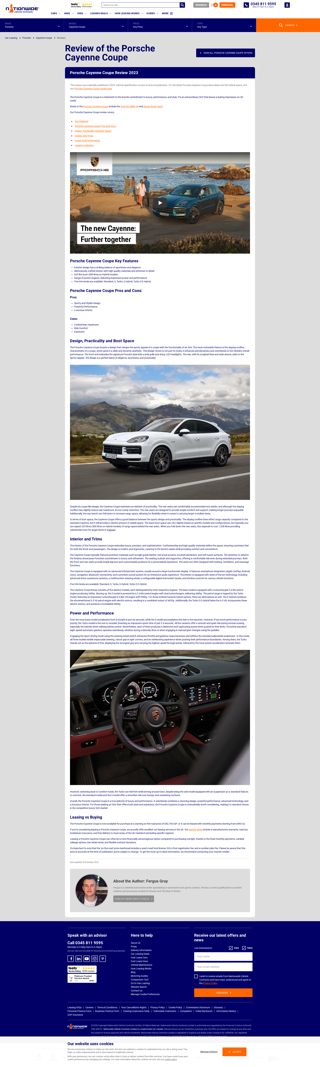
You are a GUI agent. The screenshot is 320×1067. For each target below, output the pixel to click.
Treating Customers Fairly (136, 1011)
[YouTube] (87, 959)
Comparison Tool (139, 979)
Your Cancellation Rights (133, 1007)
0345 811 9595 (246, 5)
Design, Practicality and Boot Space (93, 131)
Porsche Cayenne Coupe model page (93, 88)
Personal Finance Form (79, 1011)
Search (182, 5)
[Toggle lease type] (214, 5)
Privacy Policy (210, 983)
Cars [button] (54, 13)
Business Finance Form (107, 1011)
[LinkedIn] (79, 959)
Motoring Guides (139, 976)
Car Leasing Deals (140, 954)
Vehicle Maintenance (141, 965)
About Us (135, 943)
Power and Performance (87, 140)
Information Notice (226, 1011)
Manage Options (209, 1051)
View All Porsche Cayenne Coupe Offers (228, 53)
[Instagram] (95, 959)
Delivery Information (141, 950)
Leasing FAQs (75, 1007)
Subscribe (222, 992)
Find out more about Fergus (132, 898)
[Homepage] (22, 8)
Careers (90, 1007)
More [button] (165, 13)
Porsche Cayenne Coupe (95, 106)
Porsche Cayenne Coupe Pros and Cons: (95, 126)
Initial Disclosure (204, 1011)
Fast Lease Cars (139, 957)
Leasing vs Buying (84, 145)
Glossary (218, 1007)
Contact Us (136, 990)
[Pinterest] (103, 959)
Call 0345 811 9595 (85, 943)
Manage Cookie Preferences (145, 994)
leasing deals (195, 829)
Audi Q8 (124, 106)
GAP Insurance (75, 1014)
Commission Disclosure (198, 1007)
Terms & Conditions (107, 1007)
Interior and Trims (84, 135)
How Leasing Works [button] (127, 13)
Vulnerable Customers (164, 1011)
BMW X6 (134, 106)
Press (134, 946)
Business (201, 5)
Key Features (81, 121)
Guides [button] (150, 13)
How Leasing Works (141, 968)
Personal (227, 5)
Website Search (139, 987)
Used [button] (80, 13)
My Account (287, 5)
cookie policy (170, 1059)
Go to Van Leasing (140, 983)
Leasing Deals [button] (99, 13)
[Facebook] (71, 959)
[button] (32, 25)
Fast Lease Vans (139, 961)
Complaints (186, 1011)
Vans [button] (67, 13)
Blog (133, 972)
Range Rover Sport (153, 106)
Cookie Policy (175, 1007)
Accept (236, 1051)
